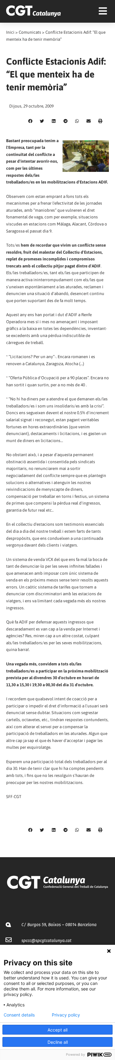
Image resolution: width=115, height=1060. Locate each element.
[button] (30, 121)
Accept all (57, 1029)
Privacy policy (66, 1015)
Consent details (19, 1015)
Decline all (58, 1042)
